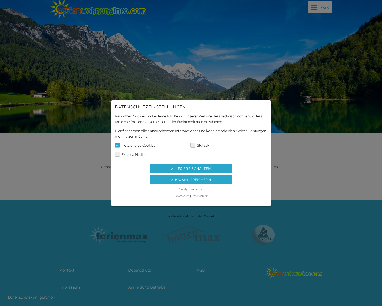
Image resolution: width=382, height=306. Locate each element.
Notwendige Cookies (138, 145)
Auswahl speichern (191, 179)
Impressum (182, 196)
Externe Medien (134, 154)
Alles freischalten (191, 168)
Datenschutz (200, 196)
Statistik (203, 145)
